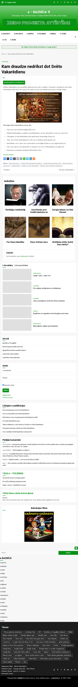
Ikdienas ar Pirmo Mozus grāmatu (13, 645)
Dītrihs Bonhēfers (20, 666)
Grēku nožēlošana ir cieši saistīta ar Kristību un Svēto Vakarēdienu (23, 424)
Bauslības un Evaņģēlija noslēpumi (54, 632)
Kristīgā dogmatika (67, 645)
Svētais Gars (6, 658)
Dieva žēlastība (52, 639)
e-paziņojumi (4, 595)
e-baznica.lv (6, 642)
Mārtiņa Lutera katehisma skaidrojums (51, 166)
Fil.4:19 (5, 498)
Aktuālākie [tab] (8, 265)
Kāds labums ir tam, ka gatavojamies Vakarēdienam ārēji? (20, 417)
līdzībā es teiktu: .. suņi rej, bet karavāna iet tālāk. (24, 459)
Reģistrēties (7, 395)
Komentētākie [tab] (22, 265)
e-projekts (18, 34)
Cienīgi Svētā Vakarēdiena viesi (52, 163)
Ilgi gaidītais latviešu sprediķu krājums (14, 350)
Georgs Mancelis (19, 669)
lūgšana (46, 652)
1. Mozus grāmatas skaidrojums (12, 632)
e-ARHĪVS (30, 34)
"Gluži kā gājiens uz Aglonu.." (21, 450)
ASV (39, 632)
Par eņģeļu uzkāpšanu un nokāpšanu (17, 287)
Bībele (70, 632)
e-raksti (35, 311)
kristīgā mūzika (31, 649)
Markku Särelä (7, 671)
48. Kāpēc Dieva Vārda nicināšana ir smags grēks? (39, 47)
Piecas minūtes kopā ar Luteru (34, 655)
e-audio (2, 570)
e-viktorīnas (3, 617)
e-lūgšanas (3, 584)
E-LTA (4, 40)
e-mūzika (3, 591)
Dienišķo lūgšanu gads (28, 635)
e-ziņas (2, 620)
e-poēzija (3, 599)
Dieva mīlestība (7, 639)
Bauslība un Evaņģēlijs (9, 343)
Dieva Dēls (53, 635)
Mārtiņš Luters (7, 655)
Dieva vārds (19, 639)
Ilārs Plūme (31, 669)
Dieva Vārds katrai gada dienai (35, 639)
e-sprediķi (3, 610)
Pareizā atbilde (8, 154)
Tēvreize (17, 662)
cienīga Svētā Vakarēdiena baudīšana (31, 163)
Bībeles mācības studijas (10, 635)
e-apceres (36, 286)
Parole (5, 378)
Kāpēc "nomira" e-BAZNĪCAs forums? (14, 485)
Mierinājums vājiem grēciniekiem (17, 325)
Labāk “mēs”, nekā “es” (17, 274)
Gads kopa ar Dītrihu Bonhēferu (46, 642)
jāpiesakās (24, 256)
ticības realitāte (7, 662)
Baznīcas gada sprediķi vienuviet (13, 346)
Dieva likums (64, 635)
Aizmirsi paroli (8, 397)
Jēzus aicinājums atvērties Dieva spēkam (17, 300)
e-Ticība (63, 34)
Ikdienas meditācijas (33, 645)
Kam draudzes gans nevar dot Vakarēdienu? (16, 410)
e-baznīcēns (7, 370)
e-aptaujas (5, 61)
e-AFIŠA (13, 40)
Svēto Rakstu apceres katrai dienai (50, 658)
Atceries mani (9, 385)
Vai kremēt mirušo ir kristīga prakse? (14, 478)
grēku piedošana (64, 642)
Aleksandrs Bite (7, 666)
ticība (66, 658)
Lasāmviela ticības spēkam (11, 354)
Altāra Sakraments (14, 163)
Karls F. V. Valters (19, 671)
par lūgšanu (18, 655)
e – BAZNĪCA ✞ (39, 12)
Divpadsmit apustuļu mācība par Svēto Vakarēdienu (19, 428)
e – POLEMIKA (16, 473)
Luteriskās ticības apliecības (11, 357)
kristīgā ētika (7, 652)
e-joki (2, 581)
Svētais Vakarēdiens (19, 658)
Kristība (55, 645)
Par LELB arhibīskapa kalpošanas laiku (14, 481)
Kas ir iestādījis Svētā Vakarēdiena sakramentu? (17, 432)
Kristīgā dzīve (7, 649)
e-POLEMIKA (41, 34)
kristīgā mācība (15, 166)
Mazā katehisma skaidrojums (61, 652)
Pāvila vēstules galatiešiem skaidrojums (59, 655)
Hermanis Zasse (7, 673)
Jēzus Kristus (46, 645)
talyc (4, 77)
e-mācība (3, 588)
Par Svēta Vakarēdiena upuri (11, 421)
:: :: (55, 678)
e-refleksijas (37, 273)
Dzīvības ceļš (64, 639)
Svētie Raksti (33, 658)
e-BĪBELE (53, 34)
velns (24, 662)
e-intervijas (3, 577)
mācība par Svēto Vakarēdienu (30, 166)
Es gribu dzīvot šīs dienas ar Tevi (23, 642)
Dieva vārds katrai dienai (21, 493)
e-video (2, 613)
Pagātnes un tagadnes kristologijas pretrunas (17, 312)
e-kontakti (6, 34)
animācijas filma (30, 632)
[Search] (75, 37)
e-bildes (2, 573)
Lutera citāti (37, 652)
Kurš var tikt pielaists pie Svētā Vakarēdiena (16, 413)
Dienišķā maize (42, 635)
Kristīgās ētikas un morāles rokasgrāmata (51, 649)
